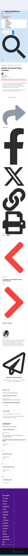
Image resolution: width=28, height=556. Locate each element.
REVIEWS (8, 21)
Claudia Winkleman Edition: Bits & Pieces (11, 402)
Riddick (23, 83)
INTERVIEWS (8, 23)
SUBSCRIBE (8, 27)
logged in (10, 413)
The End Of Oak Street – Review (9, 466)
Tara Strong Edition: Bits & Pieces (10, 395)
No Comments (3, 76)
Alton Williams (4, 75)
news (8, 235)
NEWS (7, 20)
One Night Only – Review (7, 479)
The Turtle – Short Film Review (8, 429)
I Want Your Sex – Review (7, 453)
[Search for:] (8, 33)
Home (2, 65)
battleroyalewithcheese (12, 11)
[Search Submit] (13, 32)
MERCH (7, 26)
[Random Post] (1, 29)
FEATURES (8, 24)
